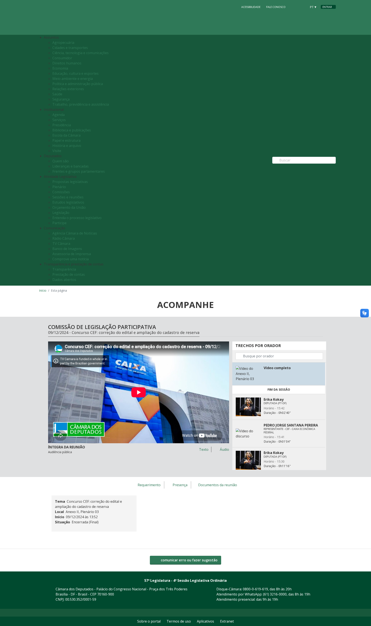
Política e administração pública (77, 83)
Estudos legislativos (68, 202)
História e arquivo (66, 145)
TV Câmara (61, 243)
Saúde (57, 94)
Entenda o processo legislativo (77, 217)
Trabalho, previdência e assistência (80, 104)
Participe (59, 223)
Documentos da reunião (217, 485)
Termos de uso (179, 621)
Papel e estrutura (66, 140)
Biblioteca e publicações (71, 130)
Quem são (60, 161)
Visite (56, 150)
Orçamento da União (69, 207)
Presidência (61, 125)
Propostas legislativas (70, 181)
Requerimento (149, 485)
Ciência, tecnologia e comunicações (80, 52)
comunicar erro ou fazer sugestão (188, 560)
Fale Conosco (276, 7)
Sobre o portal (149, 621)
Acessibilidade (250, 7)
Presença (180, 485)
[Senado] (302, 6)
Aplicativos (205, 621)
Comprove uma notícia (70, 259)
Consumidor (62, 58)
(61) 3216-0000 (275, 594)
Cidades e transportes (70, 47)
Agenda (58, 114)
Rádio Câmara (63, 238)
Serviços (59, 119)
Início (42, 290)
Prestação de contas (68, 274)
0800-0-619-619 (255, 589)
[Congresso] (294, 6)
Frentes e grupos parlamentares (78, 171)
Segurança (61, 99)
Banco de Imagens (67, 248)
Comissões (61, 192)
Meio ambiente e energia (72, 78)
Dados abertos (64, 279)
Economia (60, 68)
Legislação (60, 212)
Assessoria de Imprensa (71, 253)
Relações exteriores (68, 89)
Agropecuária (63, 42)
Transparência (64, 269)
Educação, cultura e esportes (75, 73)
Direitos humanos (66, 63)
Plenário (59, 186)
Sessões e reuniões (68, 197)
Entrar (327, 7)
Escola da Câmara (66, 135)
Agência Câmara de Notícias (74, 233)
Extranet (227, 621)
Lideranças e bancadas (70, 166)
